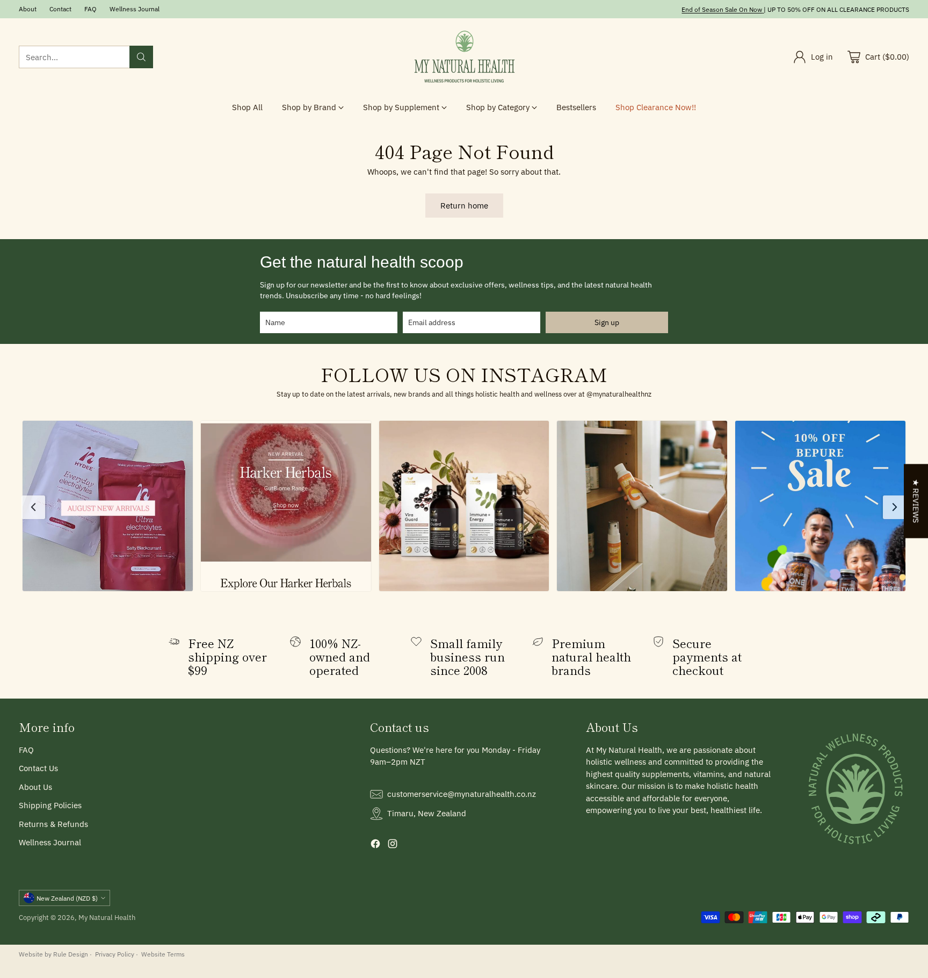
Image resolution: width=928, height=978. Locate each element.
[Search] (141, 57)
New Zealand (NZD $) (67, 898)
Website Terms (163, 954)
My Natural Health (106, 917)
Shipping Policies (50, 805)
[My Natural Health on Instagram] (392, 845)
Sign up (607, 322)
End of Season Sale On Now (722, 9)
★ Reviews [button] (916, 501)
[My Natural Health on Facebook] (375, 845)
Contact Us (38, 768)
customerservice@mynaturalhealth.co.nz (461, 794)
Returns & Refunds (53, 824)
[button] (108, 506)
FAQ (26, 750)
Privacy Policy (114, 954)
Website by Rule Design (53, 954)
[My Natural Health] (464, 57)
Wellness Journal (50, 842)
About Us (35, 787)
